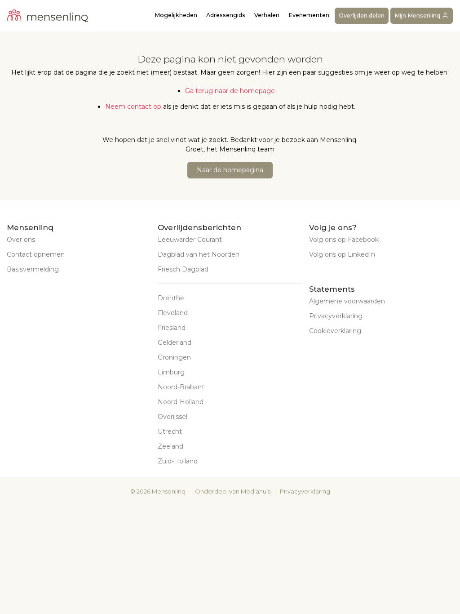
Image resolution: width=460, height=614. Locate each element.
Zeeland (170, 446)
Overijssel (172, 417)
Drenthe (171, 298)
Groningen (174, 357)
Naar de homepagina (230, 170)
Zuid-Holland (178, 461)
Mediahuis (255, 491)
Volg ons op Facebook (344, 240)
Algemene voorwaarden (347, 301)
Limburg (171, 372)
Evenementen (308, 15)
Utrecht (170, 431)
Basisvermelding (33, 269)
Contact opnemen (36, 254)
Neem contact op (133, 106)
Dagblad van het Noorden (198, 254)
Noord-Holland (180, 402)
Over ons (21, 240)
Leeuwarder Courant (190, 240)
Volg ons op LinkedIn (342, 254)
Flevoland (173, 313)
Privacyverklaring (336, 316)
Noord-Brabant (181, 387)
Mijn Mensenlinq (418, 15)
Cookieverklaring (335, 331)
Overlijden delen (362, 15)
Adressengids (225, 15)
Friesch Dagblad (183, 269)
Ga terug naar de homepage (230, 91)
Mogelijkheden (176, 15)
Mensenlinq (169, 491)
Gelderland (174, 342)
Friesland (172, 328)
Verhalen (266, 15)
